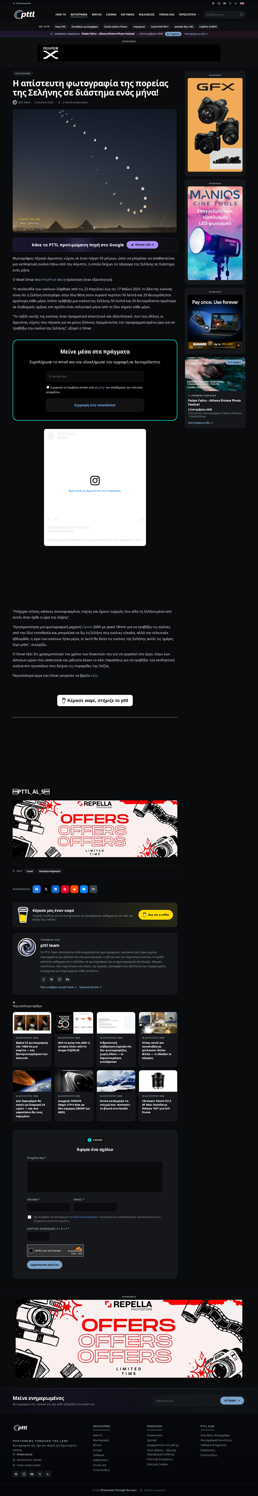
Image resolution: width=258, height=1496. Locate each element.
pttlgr (101, 387)
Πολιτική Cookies (157, 1464)
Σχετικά (151, 1440)
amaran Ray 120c (184, 26)
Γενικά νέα (167, 14)
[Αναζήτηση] (241, 14)
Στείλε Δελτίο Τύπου (115, 26)
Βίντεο (97, 14)
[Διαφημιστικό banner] (129, 52)
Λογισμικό (139, 26)
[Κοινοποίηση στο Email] (93, 889)
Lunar (30, 871)
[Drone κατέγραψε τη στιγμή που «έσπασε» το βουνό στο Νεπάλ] (116, 1081)
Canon (87, 627)
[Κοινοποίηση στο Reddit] (74, 889)
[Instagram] (219, 3)
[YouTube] (224, 3)
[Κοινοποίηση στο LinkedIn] (55, 889)
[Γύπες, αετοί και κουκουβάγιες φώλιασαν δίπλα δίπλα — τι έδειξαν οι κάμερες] (158, 1023)
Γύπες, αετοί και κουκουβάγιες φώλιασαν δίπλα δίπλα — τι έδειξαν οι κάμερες (156, 1050)
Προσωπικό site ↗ (90, 987)
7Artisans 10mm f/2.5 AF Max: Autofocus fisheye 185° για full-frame (156, 1106)
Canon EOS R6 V (159, 26)
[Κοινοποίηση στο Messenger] (84, 889)
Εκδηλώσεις (147, 14)
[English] (242, 3)
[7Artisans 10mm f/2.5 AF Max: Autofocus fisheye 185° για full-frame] (158, 1081)
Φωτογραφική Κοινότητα (216, 1440)
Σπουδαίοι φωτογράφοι (85, 26)
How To (61, 14)
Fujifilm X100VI (208, 26)
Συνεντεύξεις (101, 1470)
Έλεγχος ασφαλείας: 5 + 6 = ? (48, 1228)
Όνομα (33, 1199)
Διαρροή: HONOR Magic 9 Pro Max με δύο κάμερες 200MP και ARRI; (74, 1106)
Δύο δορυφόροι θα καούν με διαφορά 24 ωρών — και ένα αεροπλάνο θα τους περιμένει (30, 1108)
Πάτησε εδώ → (144, 244)
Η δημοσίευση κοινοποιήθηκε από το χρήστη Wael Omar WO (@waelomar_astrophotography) (102, 539)
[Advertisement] (95, 578)
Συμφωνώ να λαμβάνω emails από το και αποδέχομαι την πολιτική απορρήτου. (94, 390)
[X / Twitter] (43, 979)
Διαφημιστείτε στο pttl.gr (163, 1445)
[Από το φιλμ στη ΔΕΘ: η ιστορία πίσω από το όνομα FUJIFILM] (74, 1023)
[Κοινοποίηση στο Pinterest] (65, 889)
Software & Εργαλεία (213, 1445)
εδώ (94, 675)
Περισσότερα (187, 14)
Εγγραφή (230, 1400)
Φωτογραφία (78, 14)
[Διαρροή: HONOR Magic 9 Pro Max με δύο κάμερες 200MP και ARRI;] (74, 1081)
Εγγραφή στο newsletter (95, 405)
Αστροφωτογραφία (49, 871)
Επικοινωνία (24, 1454)
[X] (230, 3)
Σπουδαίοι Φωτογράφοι (215, 1435)
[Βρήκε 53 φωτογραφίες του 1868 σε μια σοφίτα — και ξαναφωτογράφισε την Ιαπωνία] (32, 1023)
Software (127, 14)
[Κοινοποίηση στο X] (46, 889)
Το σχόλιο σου (36, 1158)
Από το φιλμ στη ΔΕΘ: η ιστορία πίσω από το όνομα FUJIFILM (74, 1046)
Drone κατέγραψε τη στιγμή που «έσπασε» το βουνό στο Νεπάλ (115, 1104)
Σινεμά (111, 14)
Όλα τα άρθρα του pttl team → (58, 987)
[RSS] (236, 3)
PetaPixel (49, 279)
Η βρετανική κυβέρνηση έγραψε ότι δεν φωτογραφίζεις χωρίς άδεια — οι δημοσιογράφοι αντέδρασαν (115, 1052)
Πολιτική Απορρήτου (86, 1217)
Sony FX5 (60, 26)
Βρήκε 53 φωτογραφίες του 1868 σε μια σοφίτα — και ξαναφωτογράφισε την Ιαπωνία (32, 1050)
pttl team (24, 102)
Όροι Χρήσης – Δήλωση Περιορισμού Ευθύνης (161, 1452)
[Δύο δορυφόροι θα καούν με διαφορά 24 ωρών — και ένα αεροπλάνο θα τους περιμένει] (32, 1081)
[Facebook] (213, 3)
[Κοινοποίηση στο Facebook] (37, 889)
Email (79, 1199)
